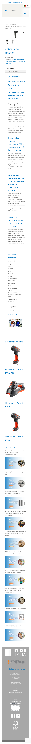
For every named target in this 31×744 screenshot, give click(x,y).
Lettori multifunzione (16, 26)
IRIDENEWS (15, 694)
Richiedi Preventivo (12, 71)
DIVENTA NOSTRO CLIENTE (15, 701)
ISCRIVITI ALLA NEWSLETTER (15, 2)
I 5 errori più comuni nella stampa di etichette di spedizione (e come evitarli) (15, 533)
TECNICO (20, 692)
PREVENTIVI (15, 690)
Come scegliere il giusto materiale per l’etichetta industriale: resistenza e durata (14, 452)
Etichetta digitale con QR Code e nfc (15, 608)
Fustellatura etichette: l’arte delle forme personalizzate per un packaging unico (14, 590)
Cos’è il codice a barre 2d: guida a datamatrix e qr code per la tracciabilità (14, 493)
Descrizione (10, 68)
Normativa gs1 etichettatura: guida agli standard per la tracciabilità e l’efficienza (15, 473)
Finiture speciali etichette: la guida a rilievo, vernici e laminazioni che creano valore (15, 513)
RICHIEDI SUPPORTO (13, 692)
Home (6, 24)
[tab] (15, 68)
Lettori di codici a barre (17, 59)
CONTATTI (15, 697)
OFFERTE (15, 688)
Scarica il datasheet (13, 315)
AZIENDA (15, 699)
